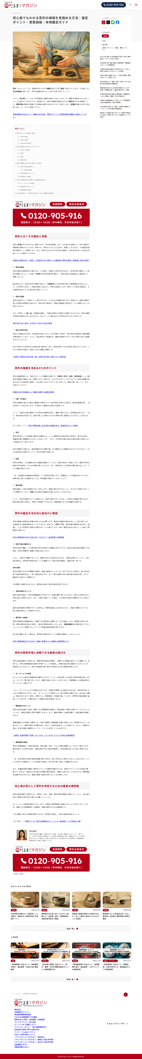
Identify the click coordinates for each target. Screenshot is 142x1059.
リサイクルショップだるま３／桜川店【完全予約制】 (34, 1042)
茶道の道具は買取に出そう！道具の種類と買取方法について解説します (115, 76)
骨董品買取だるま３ (21, 1047)
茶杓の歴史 (22, 137)
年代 (20, 153)
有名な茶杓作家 (24, 143)
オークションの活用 (25, 183)
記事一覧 (18, 994)
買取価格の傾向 (24, 190)
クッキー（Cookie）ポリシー (25, 1032)
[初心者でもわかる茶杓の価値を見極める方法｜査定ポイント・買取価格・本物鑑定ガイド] (103, 22)
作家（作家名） (24, 150)
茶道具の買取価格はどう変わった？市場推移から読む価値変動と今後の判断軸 (115, 101)
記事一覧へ (71, 928)
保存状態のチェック (26, 173)
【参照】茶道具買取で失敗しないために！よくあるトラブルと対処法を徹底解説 (43, 735)
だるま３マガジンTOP (116, 1023)
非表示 (21, 128)
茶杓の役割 (22, 140)
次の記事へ (21, 874)
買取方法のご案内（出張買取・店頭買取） (30, 1019)
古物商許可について (21, 1012)
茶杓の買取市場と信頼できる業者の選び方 (30, 180)
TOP (12, 994)
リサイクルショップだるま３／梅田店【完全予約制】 (34, 1039)
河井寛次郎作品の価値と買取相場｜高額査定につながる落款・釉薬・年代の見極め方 (115, 95)
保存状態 (22, 160)
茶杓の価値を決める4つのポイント (27, 147)
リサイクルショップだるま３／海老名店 (29, 1037)
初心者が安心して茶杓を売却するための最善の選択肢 (34, 193)
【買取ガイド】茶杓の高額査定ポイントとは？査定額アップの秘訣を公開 (52, 821)
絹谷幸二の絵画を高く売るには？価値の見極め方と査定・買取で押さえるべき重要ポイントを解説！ (115, 115)
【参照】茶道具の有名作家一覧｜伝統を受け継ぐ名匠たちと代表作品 (39, 356)
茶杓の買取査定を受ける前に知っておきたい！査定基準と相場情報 (38, 537)
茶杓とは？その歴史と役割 (25, 133)
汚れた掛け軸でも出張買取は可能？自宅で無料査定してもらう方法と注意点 (115, 58)
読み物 (105, 45)
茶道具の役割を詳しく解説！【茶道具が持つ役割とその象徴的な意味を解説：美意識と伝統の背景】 (51, 260)
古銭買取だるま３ (21, 1044)
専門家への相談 (24, 176)
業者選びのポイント (25, 186)
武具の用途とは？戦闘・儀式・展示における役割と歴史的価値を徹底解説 (115, 83)
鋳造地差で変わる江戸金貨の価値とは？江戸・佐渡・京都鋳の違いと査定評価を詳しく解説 (115, 89)
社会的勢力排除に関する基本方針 (26, 1029)
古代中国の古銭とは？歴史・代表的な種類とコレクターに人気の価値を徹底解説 (115, 107)
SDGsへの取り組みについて (24, 1034)
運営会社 (17, 1009)
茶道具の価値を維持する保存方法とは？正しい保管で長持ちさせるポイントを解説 (115, 70)
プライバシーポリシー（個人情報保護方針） (31, 1027)
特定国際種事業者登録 (22, 1014)
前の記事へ (16, 874)
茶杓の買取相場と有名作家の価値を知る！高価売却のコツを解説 (53, 425)
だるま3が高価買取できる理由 (25, 1017)
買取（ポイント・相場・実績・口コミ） (115, 49)
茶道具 (105, 36)
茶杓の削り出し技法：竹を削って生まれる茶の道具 (32, 323)
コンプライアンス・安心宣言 (25, 1022)
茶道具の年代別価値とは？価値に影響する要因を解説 (33, 392)
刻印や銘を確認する (25, 167)
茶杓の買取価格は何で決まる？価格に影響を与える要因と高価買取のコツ (41, 641)
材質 (20, 157)
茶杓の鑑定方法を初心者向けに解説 (28, 163)
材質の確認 (26, 170)
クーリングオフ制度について (25, 1024)
